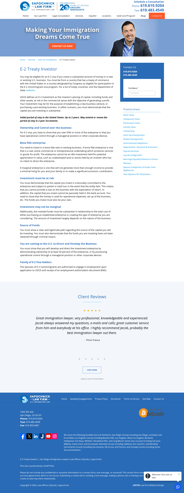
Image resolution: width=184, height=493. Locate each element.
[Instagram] (55, 436)
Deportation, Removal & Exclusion (140, 147)
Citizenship (128, 131)
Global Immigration (133, 139)
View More (92, 370)
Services (79, 15)
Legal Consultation (61, 15)
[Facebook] (23, 436)
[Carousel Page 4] (98, 359)
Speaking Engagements (81, 398)
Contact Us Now (62, 46)
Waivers (127, 163)
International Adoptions (135, 143)
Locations (106, 15)
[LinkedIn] (36, 436)
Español (92, 15)
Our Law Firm (40, 15)
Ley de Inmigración (132, 155)
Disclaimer (116, 398)
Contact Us (157, 15)
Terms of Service (131, 398)
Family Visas (129, 127)
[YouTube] (48, 436)
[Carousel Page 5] (104, 359)
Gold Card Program (126, 15)
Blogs (143, 15)
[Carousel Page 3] (92, 359)
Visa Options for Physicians (136, 174)
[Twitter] (29, 436)
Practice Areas (131, 109)
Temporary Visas (131, 119)
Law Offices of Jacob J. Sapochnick (53, 485)
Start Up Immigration (134, 135)
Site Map (146, 398)
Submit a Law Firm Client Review (92, 379)
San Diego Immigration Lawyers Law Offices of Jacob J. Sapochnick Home (54, 6)
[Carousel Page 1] (79, 359)
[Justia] (42, 436)
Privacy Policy (101, 398)
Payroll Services (131, 151)
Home (26, 15)
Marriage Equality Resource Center (140, 159)
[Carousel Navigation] (92, 359)
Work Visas (128, 115)
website (30, 90)
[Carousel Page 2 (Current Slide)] (86, 359)
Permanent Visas (131, 123)
